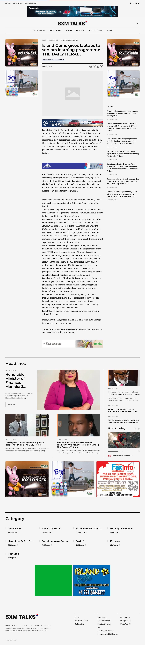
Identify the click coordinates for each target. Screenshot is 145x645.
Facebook (123, 617)
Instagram (124, 621)
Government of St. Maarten (107, 634)
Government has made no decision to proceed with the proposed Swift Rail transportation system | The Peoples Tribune (122, 127)
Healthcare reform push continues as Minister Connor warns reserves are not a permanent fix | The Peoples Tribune (123, 393)
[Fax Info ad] (91, 580)
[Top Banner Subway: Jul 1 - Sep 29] (72, 11)
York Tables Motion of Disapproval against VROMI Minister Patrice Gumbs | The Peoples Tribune (123, 153)
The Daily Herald (39, 30)
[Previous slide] (135, 428)
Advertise (8, 3)
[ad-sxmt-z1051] (21, 83)
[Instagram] (136, 3)
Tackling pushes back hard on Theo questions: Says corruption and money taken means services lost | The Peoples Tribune (122, 167)
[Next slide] (138, 428)
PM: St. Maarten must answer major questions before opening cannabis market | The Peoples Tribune (123, 421)
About (77, 617)
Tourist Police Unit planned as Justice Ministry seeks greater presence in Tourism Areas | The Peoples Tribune (122, 194)
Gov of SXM (80, 30)
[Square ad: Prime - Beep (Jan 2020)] (53, 580)
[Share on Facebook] (94, 66)
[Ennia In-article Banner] (72, 344)
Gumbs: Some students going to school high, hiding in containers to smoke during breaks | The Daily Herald (122, 141)
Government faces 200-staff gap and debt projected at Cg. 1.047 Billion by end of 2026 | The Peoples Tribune (123, 181)
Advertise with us (81, 621)
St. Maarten (79, 624)
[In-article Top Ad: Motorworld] (72, 123)
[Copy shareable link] (90, 66)
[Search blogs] (130, 3)
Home (44, 40)
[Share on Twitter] (98, 66)
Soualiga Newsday (55, 30)
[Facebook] (133, 3)
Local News (60, 59)
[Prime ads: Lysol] (21, 53)
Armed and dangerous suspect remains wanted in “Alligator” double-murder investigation (122, 113)
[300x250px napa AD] (118, 479)
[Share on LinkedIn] (101, 66)
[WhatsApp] (139, 3)
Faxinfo (69, 30)
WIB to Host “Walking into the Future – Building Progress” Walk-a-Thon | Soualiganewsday (123, 410)
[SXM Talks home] (72, 23)
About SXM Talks (17, 3)
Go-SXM (109, 30)
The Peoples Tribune (95, 30)
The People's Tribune (105, 631)
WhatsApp (124, 624)
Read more (12, 404)
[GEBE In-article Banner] (72, 166)
